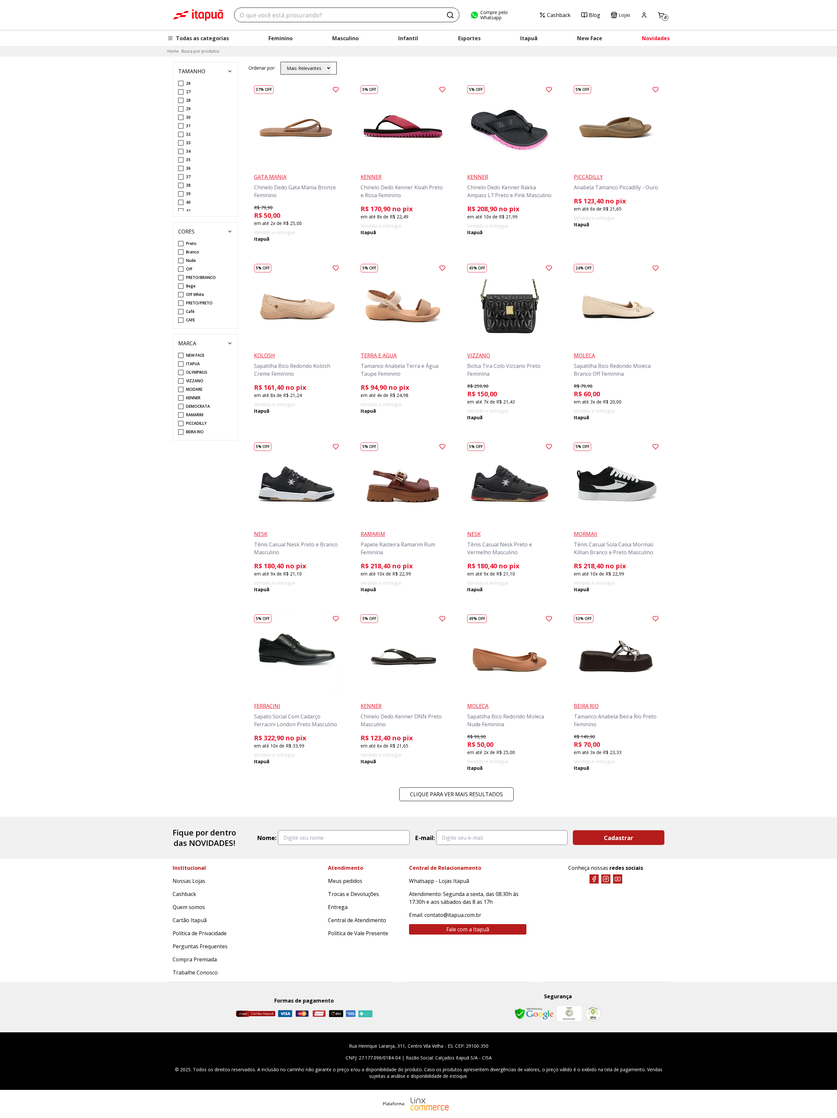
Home (173, 51)
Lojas (624, 15)
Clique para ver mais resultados (456, 794)
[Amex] (350, 1013)
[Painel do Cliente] (644, 15)
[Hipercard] (319, 1013)
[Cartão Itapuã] (255, 1013)
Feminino (280, 38)
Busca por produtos (200, 51)
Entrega (338, 907)
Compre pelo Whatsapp (494, 15)
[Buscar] (450, 15)
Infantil (408, 38)
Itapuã (529, 38)
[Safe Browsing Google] (534, 1014)
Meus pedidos (345, 881)
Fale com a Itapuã (467, 929)
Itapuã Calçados (198, 15)
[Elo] (336, 1013)
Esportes (469, 38)
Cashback (559, 15)
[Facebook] (594, 879)
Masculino (345, 38)
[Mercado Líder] (569, 1014)
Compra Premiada (195, 959)
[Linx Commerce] (429, 1103)
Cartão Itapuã (190, 920)
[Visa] (285, 1013)
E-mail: (425, 838)
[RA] (593, 1014)
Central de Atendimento (357, 920)
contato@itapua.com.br (452, 915)
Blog (594, 15)
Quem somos (189, 907)
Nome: (267, 838)
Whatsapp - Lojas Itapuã (439, 881)
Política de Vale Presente (358, 933)
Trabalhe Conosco (195, 972)
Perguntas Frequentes (200, 946)
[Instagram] (605, 879)
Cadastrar (618, 838)
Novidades (656, 38)
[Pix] (365, 1013)
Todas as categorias (202, 38)
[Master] (302, 1013)
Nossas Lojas (189, 881)
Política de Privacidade (200, 933)
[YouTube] (617, 879)
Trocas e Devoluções (353, 894)
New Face (589, 38)
